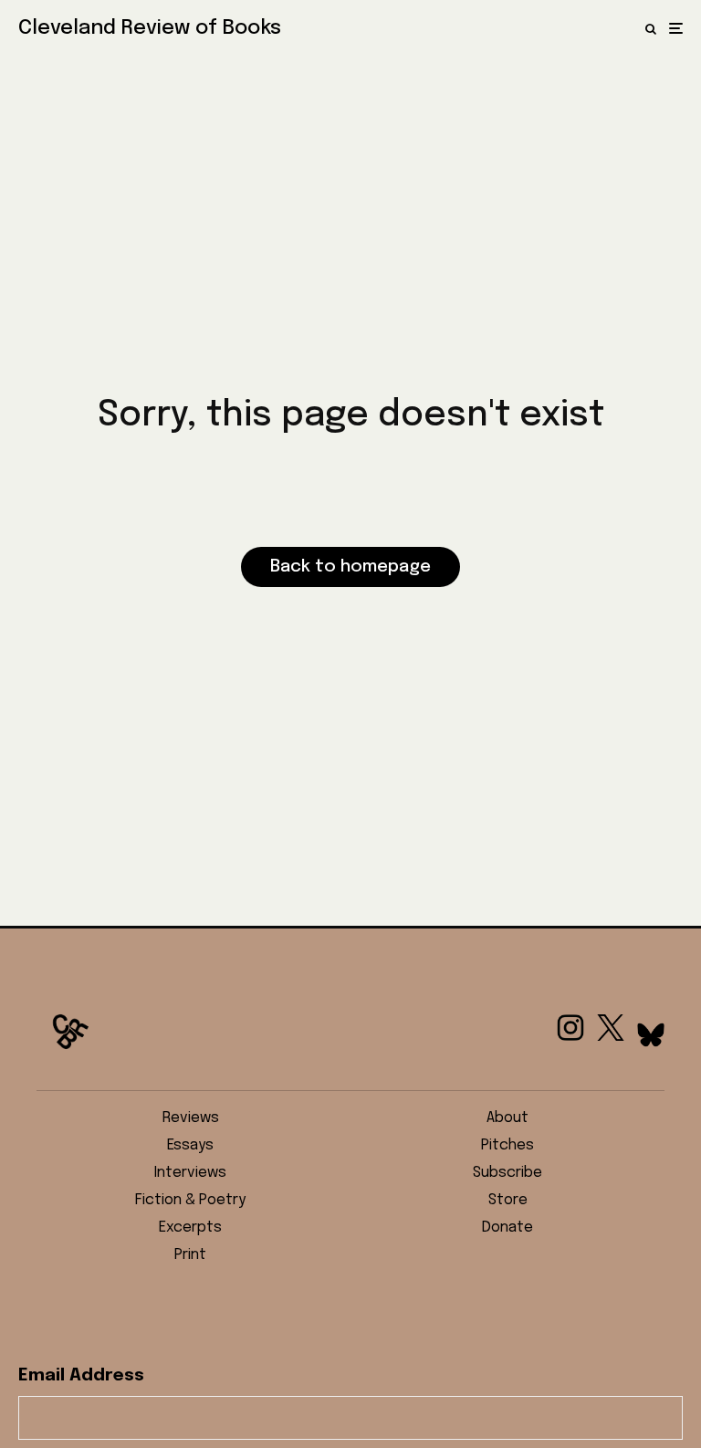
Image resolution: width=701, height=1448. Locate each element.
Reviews (190, 1118)
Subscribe (507, 1172)
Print (190, 1255)
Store (508, 1200)
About (507, 1118)
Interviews (190, 1172)
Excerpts (190, 1227)
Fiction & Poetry (190, 1200)
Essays (190, 1145)
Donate (507, 1227)
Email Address (81, 1375)
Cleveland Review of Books (149, 28)
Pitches (507, 1145)
